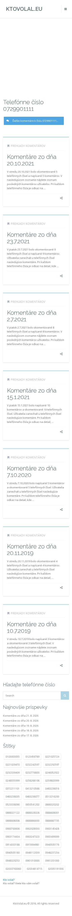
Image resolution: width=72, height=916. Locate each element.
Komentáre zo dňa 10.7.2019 (31, 627)
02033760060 (13, 868)
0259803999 (52, 780)
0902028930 (32, 828)
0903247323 (32, 836)
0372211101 (13, 788)
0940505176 (52, 844)
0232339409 (13, 772)
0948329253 (13, 860)
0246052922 (52, 772)
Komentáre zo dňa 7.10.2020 (31, 471)
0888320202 (52, 804)
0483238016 (52, 788)
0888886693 (32, 820)
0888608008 (13, 820)
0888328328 (32, 812)
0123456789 (32, 756)
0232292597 (52, 764)
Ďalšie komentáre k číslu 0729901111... (35, 121)
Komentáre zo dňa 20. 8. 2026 (20, 720)
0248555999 (13, 780)
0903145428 (52, 828)
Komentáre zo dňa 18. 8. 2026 (20, 730)
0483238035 (13, 796)
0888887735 (52, 820)
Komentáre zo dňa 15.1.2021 (31, 394)
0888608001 (52, 812)
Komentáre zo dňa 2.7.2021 (31, 316)
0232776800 (32, 772)
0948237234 (52, 852)
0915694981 (32, 844)
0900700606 (13, 828)
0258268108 (32, 780)
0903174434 (13, 836)
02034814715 (34, 868)
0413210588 (32, 788)
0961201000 (52, 860)
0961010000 (32, 860)
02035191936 (55, 868)
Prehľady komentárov (28, 146)
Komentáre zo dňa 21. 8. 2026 (20, 715)
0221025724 (52, 756)
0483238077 (32, 796)
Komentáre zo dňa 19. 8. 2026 (20, 725)
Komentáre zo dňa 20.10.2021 (31, 160)
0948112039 (32, 852)
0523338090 (13, 804)
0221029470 (13, 764)
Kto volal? (9, 879)
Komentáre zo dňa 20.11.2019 (31, 549)
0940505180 (13, 852)
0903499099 (52, 836)
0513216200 (52, 796)
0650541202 (32, 804)
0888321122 (13, 812)
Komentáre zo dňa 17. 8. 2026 (20, 735)
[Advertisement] (36, 58)
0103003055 (13, 756)
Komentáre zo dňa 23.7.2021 (31, 238)
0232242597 (32, 764)
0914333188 (13, 844)
